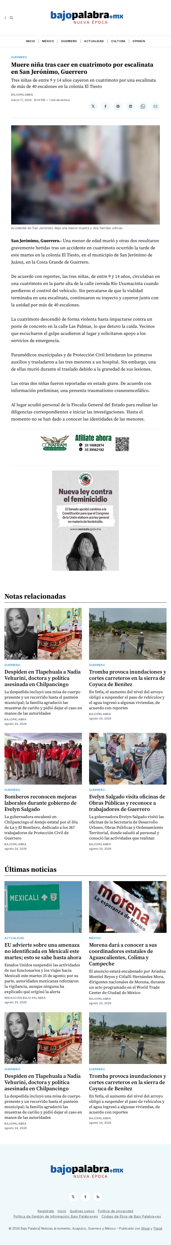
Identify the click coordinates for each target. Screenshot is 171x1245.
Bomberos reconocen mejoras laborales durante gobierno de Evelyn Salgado (40, 803)
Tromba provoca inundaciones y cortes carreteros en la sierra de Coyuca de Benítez (127, 678)
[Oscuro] (6, 18)
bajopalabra (22, 94)
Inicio (30, 41)
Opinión (138, 41)
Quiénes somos (82, 1211)
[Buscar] (11, 18)
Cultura (118, 41)
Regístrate (46, 1211)
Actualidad (94, 41)
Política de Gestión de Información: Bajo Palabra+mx (56, 1216)
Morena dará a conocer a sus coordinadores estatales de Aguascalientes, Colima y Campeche (123, 954)
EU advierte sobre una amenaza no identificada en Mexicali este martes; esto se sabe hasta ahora (42, 951)
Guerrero (69, 41)
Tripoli (157, 1228)
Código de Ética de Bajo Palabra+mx (131, 1216)
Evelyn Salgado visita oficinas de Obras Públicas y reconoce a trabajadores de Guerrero (127, 803)
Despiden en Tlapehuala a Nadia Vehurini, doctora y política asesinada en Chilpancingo (42, 678)
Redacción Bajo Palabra (25, 998)
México (48, 41)
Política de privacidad (115, 1211)
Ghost (145, 1228)
